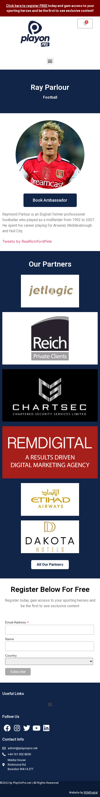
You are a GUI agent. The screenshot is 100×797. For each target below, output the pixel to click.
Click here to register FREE (27, 6)
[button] (50, 61)
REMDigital (91, 792)
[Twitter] (27, 728)
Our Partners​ (50, 264)
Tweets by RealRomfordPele (27, 241)
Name (9, 639)
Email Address (17, 622)
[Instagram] (17, 728)
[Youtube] (36, 728)
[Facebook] (7, 728)
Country (11, 655)
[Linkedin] (46, 728)
